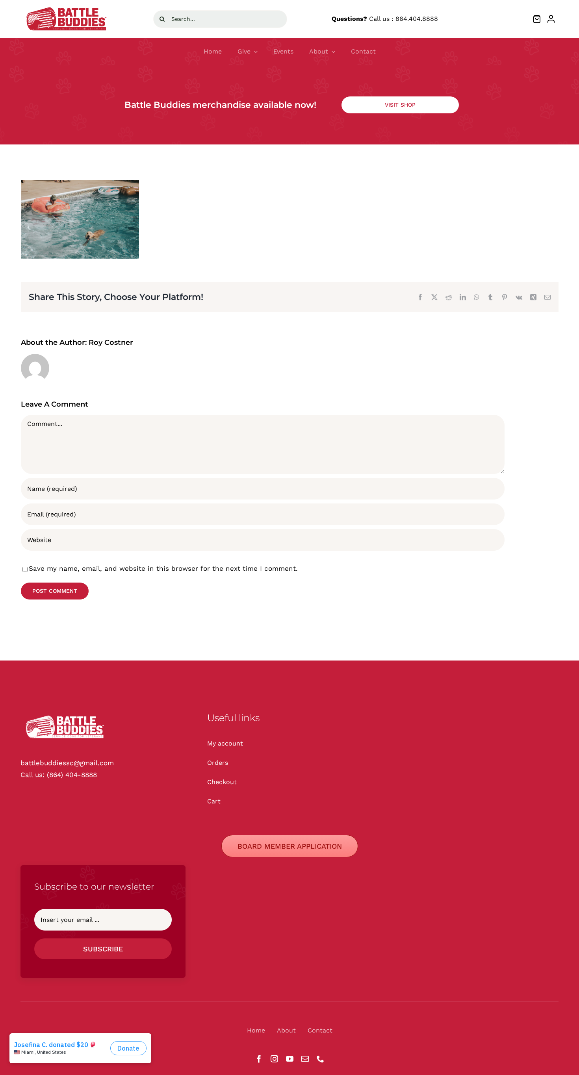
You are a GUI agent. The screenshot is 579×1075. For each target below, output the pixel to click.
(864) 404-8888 (72, 775)
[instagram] (274, 1058)
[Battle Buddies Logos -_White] (65, 715)
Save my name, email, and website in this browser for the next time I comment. (163, 568)
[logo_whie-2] (67, 6)
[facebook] (259, 1058)
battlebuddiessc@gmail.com (67, 763)
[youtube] (289, 1058)
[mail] (305, 1058)
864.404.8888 (416, 18)
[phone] (320, 1058)
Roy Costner (111, 342)
